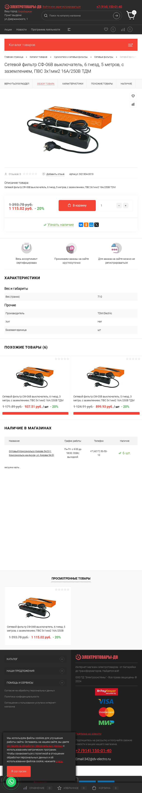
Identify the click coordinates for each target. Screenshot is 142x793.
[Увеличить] (71, 128)
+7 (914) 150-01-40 (109, 6)
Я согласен (18, 771)
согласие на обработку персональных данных (35, 745)
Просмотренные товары (71, 578)
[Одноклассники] (86, 225)
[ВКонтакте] (81, 225)
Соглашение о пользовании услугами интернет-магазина (30, 704)
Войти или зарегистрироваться (62, 6)
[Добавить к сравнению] (133, 104)
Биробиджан (25, 11)
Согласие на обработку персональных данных (29, 690)
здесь (59, 761)
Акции (8, 29)
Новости (21, 29)
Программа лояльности (45, 29)
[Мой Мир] (91, 225)
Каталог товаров (22, 45)
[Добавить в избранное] (133, 96)
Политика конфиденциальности (21, 696)
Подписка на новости (88, 733)
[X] (96, 225)
